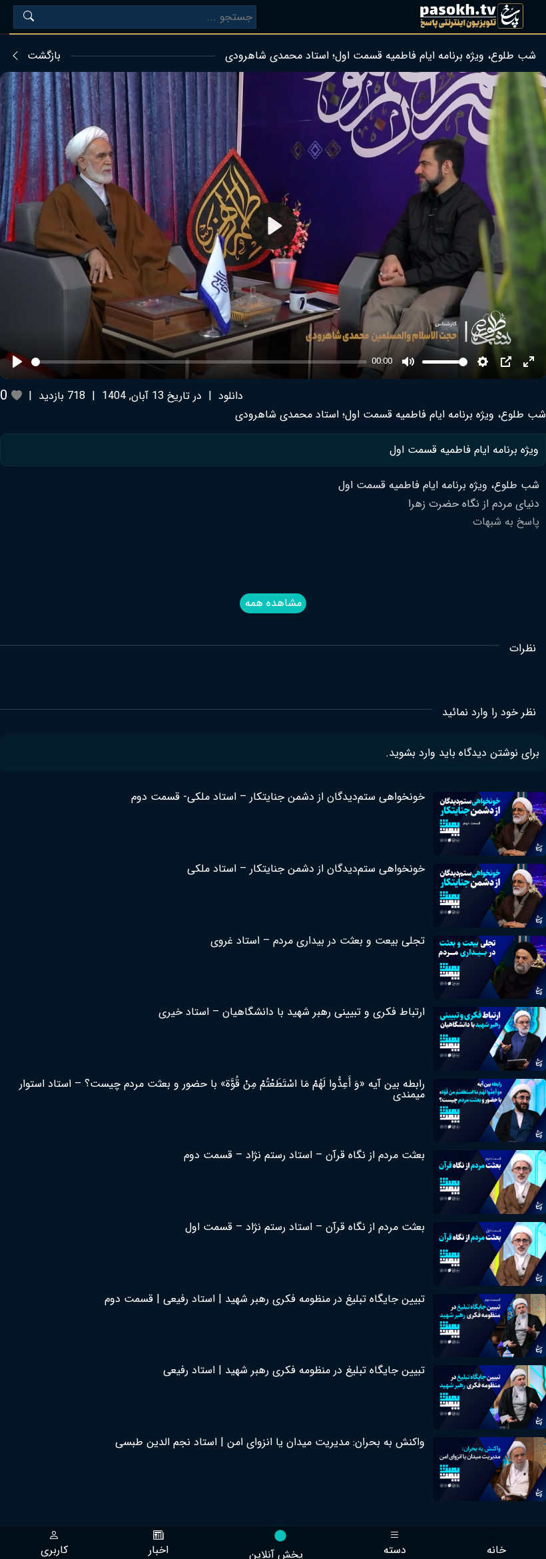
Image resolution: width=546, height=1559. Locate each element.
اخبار (158, 1549)
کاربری (54, 1549)
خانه (496, 1549)
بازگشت (44, 56)
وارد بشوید (412, 753)
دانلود (230, 396)
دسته (395, 1549)
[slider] (199, 362)
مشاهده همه (273, 603)
